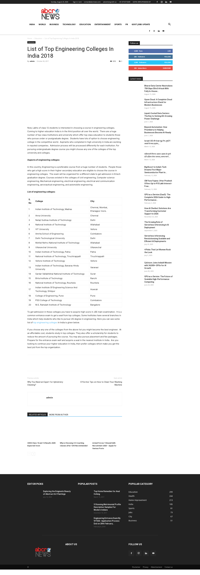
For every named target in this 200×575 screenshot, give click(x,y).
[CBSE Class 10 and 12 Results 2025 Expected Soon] (42, 430)
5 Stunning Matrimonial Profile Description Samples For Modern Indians (107, 507)
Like (169, 51)
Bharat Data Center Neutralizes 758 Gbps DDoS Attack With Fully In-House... (158, 88)
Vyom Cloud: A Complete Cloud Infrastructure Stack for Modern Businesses (158, 102)
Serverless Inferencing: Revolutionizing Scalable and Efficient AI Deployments (157, 238)
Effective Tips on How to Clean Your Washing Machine (101, 383)
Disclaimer (136, 567)
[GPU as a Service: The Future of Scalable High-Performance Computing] (135, 280)
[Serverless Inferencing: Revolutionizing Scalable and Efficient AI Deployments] (135, 239)
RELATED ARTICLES (37, 415)
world (42, 24)
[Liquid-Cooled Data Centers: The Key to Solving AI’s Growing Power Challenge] (135, 116)
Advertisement (156, 567)
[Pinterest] (42, 67)
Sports (118, 24)
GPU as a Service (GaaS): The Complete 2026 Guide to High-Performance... (157, 197)
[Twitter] (36, 67)
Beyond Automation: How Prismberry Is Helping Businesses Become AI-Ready (157, 130)
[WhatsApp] (49, 67)
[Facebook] (157, 2)
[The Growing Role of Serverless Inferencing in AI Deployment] (135, 225)
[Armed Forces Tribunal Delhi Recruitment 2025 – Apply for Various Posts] (107, 430)
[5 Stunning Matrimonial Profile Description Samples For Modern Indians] (85, 508)
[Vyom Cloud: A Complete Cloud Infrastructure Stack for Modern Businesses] (135, 103)
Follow (167, 57)
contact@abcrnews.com (92, 2)
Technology (69, 24)
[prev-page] (29, 454)
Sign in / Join (77, 2)
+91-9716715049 (124, 2)
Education (85, 24)
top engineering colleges (45, 322)
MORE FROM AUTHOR (58, 415)
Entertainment (103, 24)
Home (29, 38)
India (32, 24)
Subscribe (167, 68)
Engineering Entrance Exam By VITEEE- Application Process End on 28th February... (107, 521)
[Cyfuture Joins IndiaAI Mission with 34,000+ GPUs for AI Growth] (135, 266)
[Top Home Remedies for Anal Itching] (85, 494)
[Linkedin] (166, 2)
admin (32, 61)
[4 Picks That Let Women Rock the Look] (135, 253)
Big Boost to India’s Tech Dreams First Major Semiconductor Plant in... (155, 170)
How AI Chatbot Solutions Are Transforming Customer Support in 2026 (157, 211)
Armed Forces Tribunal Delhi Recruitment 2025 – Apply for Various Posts (104, 445)
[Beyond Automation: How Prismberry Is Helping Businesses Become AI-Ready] (135, 130)
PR (126, 24)
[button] (169, 24)
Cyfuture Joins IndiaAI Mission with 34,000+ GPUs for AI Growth (158, 265)
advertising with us (109, 2)
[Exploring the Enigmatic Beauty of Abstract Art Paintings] (34, 494)
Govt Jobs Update (141, 24)
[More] (55, 67)
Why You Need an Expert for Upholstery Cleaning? (45, 383)
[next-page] (33, 454)
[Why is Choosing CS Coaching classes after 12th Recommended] (75, 430)
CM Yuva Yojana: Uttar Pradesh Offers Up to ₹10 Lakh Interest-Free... (158, 183)
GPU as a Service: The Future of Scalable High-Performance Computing (158, 279)
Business (54, 24)
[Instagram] (162, 2)
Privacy (145, 567)
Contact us (169, 567)
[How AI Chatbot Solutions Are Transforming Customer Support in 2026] (135, 211)
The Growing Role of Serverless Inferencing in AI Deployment (156, 225)
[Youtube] (171, 2)
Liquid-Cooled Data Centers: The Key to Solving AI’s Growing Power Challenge (158, 116)
